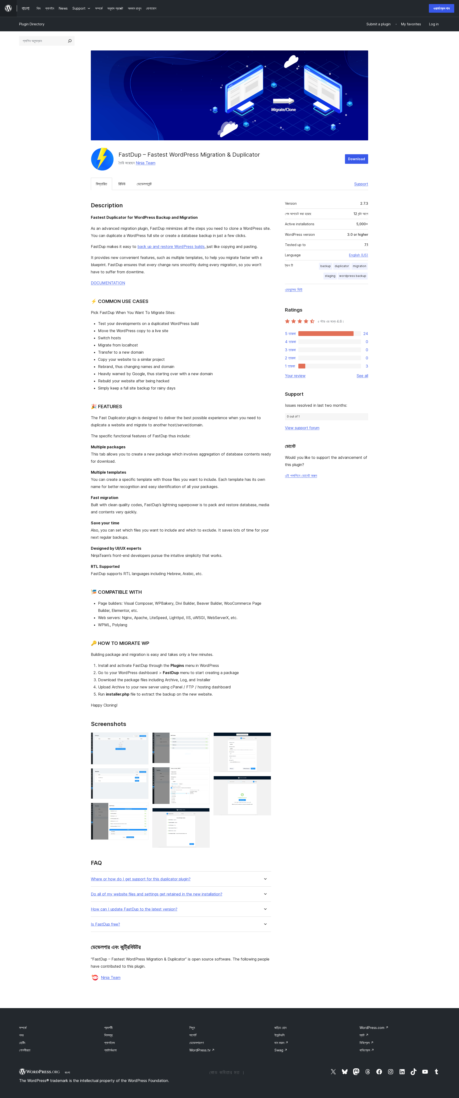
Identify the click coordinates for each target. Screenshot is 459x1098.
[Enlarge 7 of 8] (264, 738)
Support (361, 183)
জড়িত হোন (280, 1028)
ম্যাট (364, 1035)
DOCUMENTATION (108, 282)
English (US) (358, 255)
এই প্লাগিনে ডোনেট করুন (301, 475)
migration (359, 266)
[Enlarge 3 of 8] (142, 809)
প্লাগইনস (109, 1043)
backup (325, 266)
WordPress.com (374, 1028)
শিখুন (192, 1028)
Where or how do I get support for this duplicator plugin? (141, 879)
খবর (21, 1035)
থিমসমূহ (108, 1035)
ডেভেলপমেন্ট (144, 183)
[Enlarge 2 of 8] (142, 774)
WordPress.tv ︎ (202, 1050)
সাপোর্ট (193, 1035)
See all (362, 375)
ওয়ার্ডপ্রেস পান (441, 8)
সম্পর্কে (23, 1028)
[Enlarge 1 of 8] (142, 738)
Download (356, 159)
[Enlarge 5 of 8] (203, 773)
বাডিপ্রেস (367, 1050)
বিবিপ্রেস (367, 1043)
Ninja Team (145, 162)
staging (330, 276)
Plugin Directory (31, 24)
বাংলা (67, 1072)
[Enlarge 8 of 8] (264, 782)
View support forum (302, 427)
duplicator (342, 266)
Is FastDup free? (105, 924)
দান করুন (281, 1043)
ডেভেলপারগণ (196, 1043)
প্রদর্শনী (108, 1028)
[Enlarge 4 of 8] (203, 738)
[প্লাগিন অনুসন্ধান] (70, 41)
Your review (295, 375)
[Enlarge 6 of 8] (203, 814)
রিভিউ (122, 183)
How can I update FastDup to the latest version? (134, 909)
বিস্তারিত (101, 183)
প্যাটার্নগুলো (110, 1050)
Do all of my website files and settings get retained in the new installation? (156, 894)
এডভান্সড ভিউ (293, 289)
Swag (280, 1050)
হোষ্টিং (22, 1043)
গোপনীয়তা (24, 1050)
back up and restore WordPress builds (171, 246)
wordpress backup (352, 276)
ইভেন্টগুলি (279, 1035)
